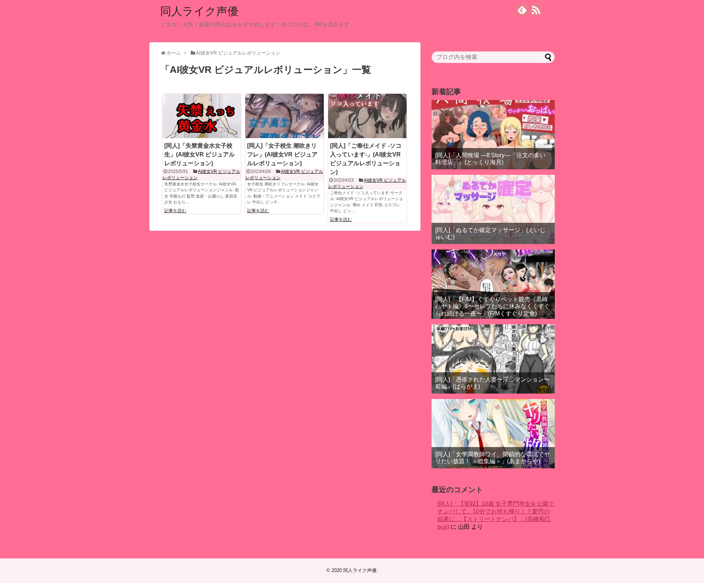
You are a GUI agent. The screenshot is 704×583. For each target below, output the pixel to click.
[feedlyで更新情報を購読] (522, 10)
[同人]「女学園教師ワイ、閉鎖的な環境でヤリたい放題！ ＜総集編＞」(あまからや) (492, 457)
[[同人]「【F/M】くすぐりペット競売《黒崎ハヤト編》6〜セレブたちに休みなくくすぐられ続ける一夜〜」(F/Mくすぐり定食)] (493, 284)
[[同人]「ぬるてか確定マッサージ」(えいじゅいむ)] (493, 209)
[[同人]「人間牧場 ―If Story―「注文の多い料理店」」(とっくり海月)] (493, 134)
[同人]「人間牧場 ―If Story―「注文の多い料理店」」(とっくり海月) (490, 158)
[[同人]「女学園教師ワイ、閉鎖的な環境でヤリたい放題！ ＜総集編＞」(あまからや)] (493, 433)
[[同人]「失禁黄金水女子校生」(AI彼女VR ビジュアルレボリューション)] (201, 116)
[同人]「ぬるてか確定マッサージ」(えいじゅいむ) (490, 233)
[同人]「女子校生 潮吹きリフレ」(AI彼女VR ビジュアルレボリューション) (282, 154)
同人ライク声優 (199, 11)
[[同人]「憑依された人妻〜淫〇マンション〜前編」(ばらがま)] (493, 359)
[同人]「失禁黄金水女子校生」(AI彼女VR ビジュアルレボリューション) (199, 154)
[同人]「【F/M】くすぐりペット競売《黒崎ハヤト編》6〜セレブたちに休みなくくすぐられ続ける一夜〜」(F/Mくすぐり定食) (492, 306)
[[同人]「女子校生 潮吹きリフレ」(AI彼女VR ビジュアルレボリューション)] (284, 116)
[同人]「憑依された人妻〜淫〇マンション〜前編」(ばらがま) (492, 383)
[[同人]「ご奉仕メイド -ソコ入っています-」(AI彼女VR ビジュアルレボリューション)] (367, 116)
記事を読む (175, 210)
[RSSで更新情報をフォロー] (536, 10)
